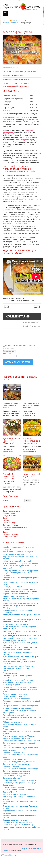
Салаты (6, 518)
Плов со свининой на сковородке (16, 699)
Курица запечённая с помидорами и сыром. (21, 657)
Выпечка (6, 530)
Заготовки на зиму (10, 525)
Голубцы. (6, 575)
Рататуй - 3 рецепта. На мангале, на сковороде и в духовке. (9, 479)
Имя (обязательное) (31, 322)
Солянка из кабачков (11, 778)
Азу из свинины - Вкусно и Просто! (17, 554)
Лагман (6, 671)
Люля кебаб (7, 678)
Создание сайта (7, 850)
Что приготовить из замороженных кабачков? (31, 405)
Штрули (6, 829)
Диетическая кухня (10, 537)
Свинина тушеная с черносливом (16, 773)
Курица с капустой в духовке (31, 475)
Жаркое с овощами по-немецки (15, 596)
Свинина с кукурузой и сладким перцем (19, 762)
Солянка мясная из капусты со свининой (19, 780)
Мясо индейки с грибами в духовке (17, 682)
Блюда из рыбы (9, 516)
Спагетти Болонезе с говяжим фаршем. (19, 790)
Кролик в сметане (10, 629)
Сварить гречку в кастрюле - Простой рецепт (21, 741)
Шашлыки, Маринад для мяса (15, 527)
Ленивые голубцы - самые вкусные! (17, 675)
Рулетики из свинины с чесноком (16, 738)
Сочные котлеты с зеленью (14, 787)
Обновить (8, 354)
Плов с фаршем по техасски (14, 696)
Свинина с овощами (11, 766)
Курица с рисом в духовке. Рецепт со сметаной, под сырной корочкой (18, 667)
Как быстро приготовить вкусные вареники (20, 603)
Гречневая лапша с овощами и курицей (19, 589)
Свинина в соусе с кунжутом (14, 759)
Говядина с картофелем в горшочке (17, 573)
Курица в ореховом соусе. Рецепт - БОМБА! (20, 650)
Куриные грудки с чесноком (14, 640)
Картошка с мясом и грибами (15, 622)
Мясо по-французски (11, 685)
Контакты (37, 848)
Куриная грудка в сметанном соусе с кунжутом (22, 636)
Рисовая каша (8, 729)
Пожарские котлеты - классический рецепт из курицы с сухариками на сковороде (21, 707)
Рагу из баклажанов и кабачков (15, 715)
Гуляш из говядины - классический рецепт (20, 591)
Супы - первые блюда (12, 511)
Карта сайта (27, 848)
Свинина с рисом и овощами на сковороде (20, 769)
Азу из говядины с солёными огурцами (18, 552)
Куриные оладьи (9, 645)
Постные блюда (9, 523)
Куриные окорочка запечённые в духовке (20, 643)
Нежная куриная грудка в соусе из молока (20, 687)
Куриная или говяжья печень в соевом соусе (21, 638)
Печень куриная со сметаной (15, 694)
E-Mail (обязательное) (31, 326)
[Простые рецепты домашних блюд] (22, 7)
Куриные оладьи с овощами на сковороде (20, 647)
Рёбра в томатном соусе (12, 722)
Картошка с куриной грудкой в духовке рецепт (31, 440)
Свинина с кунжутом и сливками (16, 764)
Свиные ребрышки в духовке (15, 776)
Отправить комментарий (18, 362)
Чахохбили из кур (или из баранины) (18, 824)
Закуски (6, 520)
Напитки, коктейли (10, 534)
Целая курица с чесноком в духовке (17, 822)
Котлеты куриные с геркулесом (15, 624)
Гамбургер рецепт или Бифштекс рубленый (20, 570)
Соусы (5, 532)
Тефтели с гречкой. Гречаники (15, 794)
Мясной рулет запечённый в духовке (18, 680)
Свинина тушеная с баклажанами (16, 771)
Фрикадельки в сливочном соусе (16, 820)
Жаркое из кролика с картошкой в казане (12, 405)
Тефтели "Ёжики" (10, 792)
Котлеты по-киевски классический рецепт (20, 626)
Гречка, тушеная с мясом (13, 587)
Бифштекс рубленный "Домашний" (17, 561)
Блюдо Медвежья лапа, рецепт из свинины (20, 563)
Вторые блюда (9, 513)
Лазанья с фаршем (10, 673)
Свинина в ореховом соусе (14, 752)
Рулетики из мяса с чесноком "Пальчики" (11, 440)
